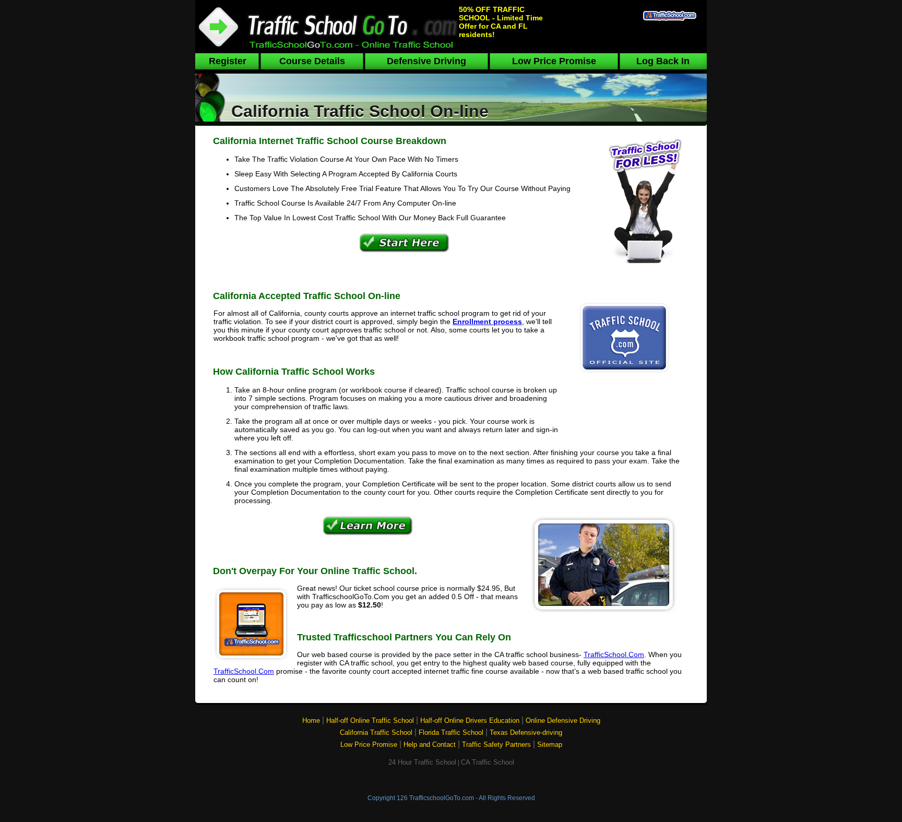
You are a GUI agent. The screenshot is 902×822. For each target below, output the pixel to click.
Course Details (312, 61)
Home (311, 720)
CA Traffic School (487, 762)
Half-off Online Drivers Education (469, 720)
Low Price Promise (554, 61)
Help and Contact (429, 744)
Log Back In (663, 61)
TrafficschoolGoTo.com (441, 798)
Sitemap (549, 744)
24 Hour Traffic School (422, 762)
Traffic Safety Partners (496, 744)
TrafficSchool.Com (614, 654)
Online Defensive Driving (563, 720)
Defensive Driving (426, 61)
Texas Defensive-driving (526, 732)
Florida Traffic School (451, 732)
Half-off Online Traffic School (370, 720)
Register (227, 61)
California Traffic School (376, 732)
